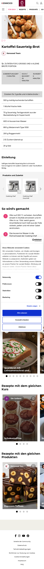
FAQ (22, 564)
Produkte (33, 9)
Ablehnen (22, 327)
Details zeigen (32, 306)
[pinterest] (28, 535)
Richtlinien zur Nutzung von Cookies (22, 553)
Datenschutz (22, 545)
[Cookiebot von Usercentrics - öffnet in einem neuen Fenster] (32, 240)
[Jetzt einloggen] (41, 3)
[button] (22, 94)
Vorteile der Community (22, 541)
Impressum (22, 560)
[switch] (38, 284)
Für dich (12, 9)
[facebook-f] (15, 535)
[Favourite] (33, 398)
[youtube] (23, 535)
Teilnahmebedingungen (22, 549)
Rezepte (22, 9)
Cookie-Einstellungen (22, 557)
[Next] (40, 189)
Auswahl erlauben (22, 320)
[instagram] (19, 535)
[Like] (33, 336)
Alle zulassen (22, 313)
